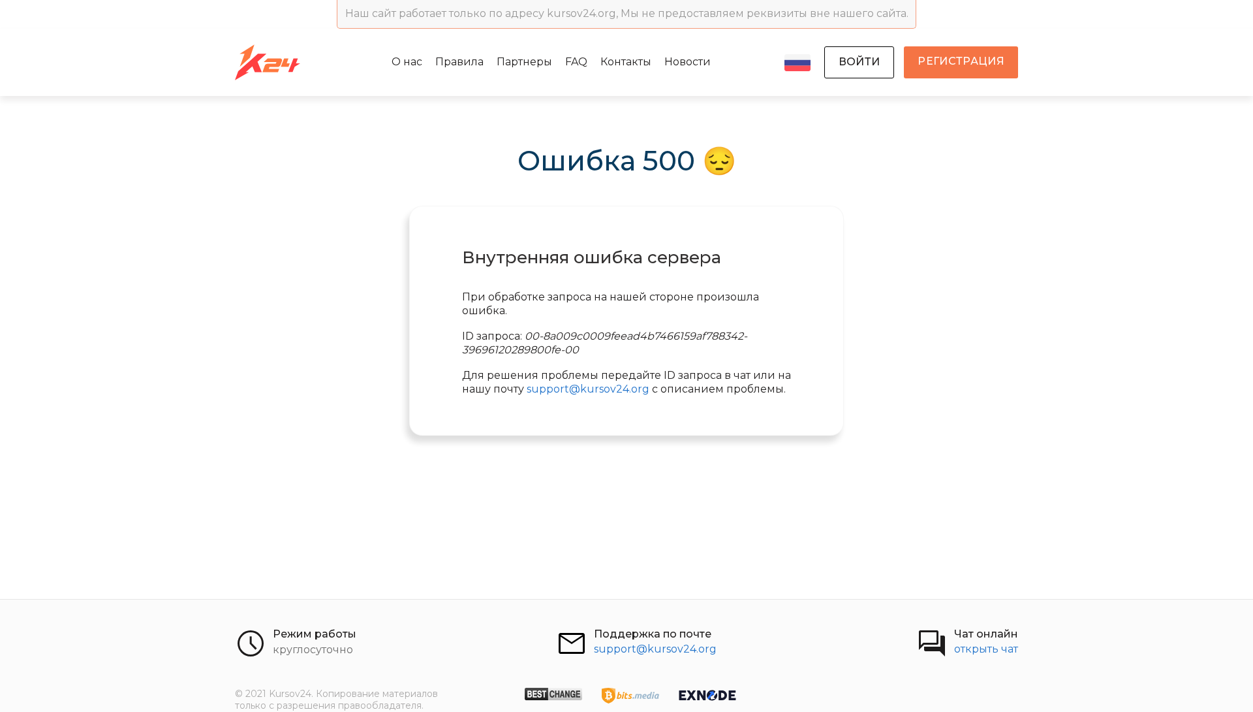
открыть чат (986, 649)
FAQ (576, 62)
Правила (459, 62)
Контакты (625, 62)
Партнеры (524, 62)
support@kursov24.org (588, 389)
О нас (407, 62)
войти (859, 62)
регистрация (961, 61)
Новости (687, 62)
